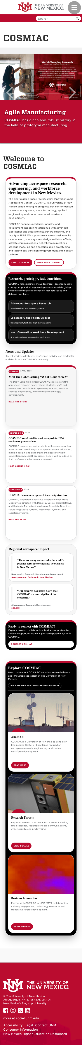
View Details (21, 846)
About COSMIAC (20, 263)
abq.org (15, 608)
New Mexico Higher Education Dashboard (35, 1034)
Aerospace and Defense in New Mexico (31, 577)
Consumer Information (20, 1029)
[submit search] (77, 18)
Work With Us (22, 926)
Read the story (18, 402)
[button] (11, 99)
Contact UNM (45, 1025)
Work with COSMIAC (49, 263)
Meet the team (17, 519)
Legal (29, 1025)
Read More (20, 765)
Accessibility (13, 1025)
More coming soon (20, 466)
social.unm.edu (27, 1018)
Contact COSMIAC (21, 644)
